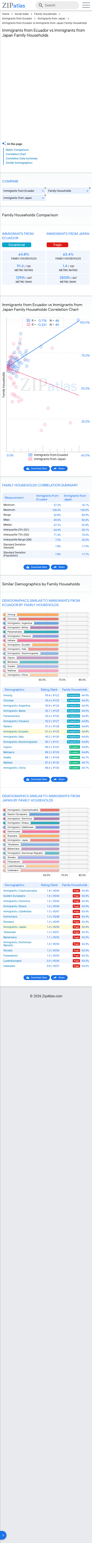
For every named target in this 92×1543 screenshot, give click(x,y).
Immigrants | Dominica (16, 901)
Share (61, 468)
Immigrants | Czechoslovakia (20, 890)
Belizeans (8, 752)
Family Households (45, 14)
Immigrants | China (14, 767)
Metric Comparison (17, 149)
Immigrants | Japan (14, 927)
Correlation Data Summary (21, 158)
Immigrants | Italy (13, 736)
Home (5, 14)
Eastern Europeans (14, 895)
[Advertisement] (46, 90)
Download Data (39, 468)
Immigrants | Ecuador (15, 731)
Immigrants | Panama (16, 721)
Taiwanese (9, 932)
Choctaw (8, 700)
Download (82, 314)
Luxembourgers (12, 960)
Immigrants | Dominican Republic (17, 944)
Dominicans (10, 916)
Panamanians (11, 716)
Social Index (22, 14)
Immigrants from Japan (51, 18)
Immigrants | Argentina (16, 705)
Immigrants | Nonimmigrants (20, 741)
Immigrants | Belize (14, 710)
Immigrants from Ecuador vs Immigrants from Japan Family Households (44, 23)
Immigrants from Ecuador (17, 18)
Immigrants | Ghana (15, 906)
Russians (8, 921)
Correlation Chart (16, 154)
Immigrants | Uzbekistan (17, 911)
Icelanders (9, 966)
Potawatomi (10, 955)
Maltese (7, 762)
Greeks (7, 757)
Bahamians (10, 937)
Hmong (7, 695)
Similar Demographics (19, 162)
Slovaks (7, 950)
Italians (7, 726)
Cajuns (7, 747)
